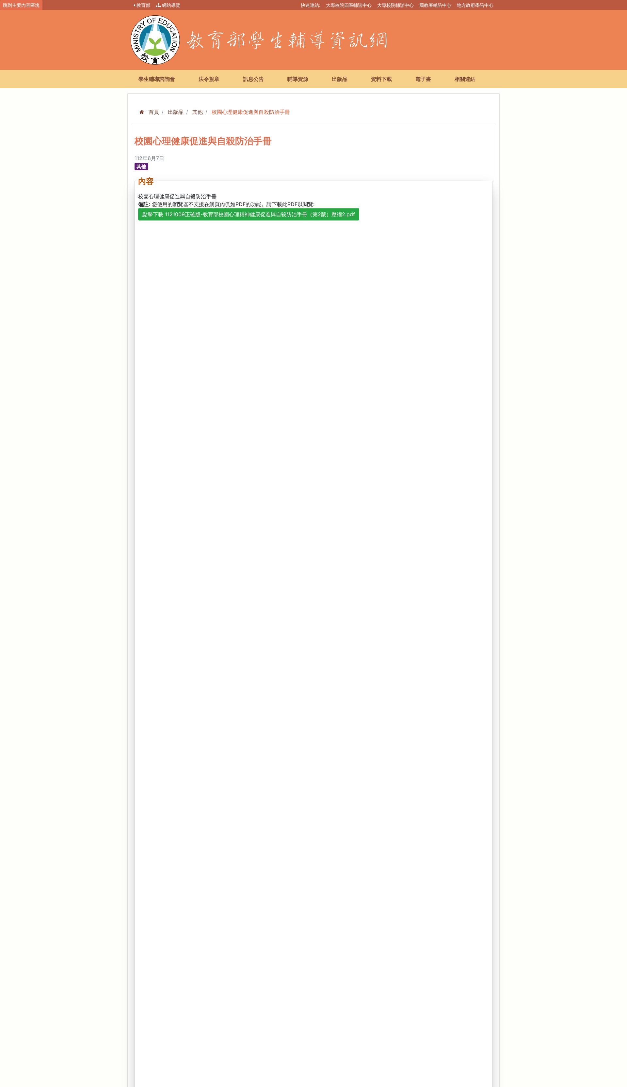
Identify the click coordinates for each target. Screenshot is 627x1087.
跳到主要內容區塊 (21, 5)
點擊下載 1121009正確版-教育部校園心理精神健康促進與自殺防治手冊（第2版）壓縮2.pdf (248, 214)
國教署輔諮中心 (435, 5)
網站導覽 (171, 5)
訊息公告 (253, 79)
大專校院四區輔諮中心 (349, 5)
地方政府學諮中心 (475, 5)
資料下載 (381, 79)
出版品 (339, 79)
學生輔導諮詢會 (156, 79)
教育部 (143, 5)
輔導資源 (297, 79)
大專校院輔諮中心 (395, 5)
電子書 (423, 79)
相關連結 (465, 79)
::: (294, 4)
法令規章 (209, 79)
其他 (197, 112)
